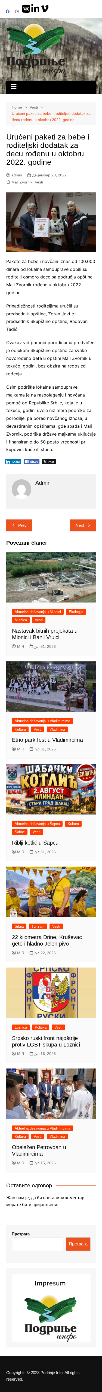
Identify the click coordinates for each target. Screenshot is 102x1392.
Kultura (20, 729)
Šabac (20, 832)
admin (16, 175)
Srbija (19, 926)
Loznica (21, 1027)
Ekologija (76, 612)
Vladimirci (57, 729)
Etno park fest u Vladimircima (47, 740)
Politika (41, 1027)
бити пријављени (39, 1204)
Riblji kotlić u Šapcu (35, 843)
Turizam (38, 926)
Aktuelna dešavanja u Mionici (38, 612)
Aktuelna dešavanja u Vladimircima (42, 721)
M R (20, 646)
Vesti (39, 182)
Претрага (21, 1234)
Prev (22, 525)
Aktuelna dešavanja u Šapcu (37, 824)
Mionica (21, 620)
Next (80, 525)
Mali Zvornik (21, 182)
